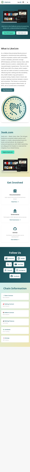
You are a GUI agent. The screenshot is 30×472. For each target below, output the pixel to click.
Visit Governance (14, 220)
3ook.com (7, 132)
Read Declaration (7, 90)
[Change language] (24, 2)
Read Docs (14, 202)
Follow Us (15, 252)
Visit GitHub (14, 239)
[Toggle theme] (27, 2)
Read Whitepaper (8, 33)
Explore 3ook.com (8, 152)
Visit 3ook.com (22, 33)
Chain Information (15, 288)
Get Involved (15, 182)
